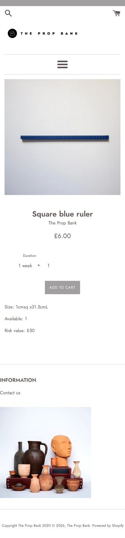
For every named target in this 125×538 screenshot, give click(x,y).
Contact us (10, 392)
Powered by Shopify (107, 525)
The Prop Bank (78, 525)
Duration (29, 255)
